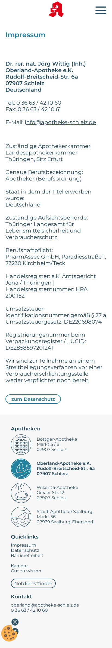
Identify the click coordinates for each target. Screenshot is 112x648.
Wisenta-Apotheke (57, 487)
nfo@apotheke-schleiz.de (61, 122)
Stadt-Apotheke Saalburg (64, 511)
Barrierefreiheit (27, 555)
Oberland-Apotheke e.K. (64, 463)
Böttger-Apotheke (57, 439)
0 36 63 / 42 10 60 (29, 610)
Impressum (23, 545)
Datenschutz (25, 550)
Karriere (19, 565)
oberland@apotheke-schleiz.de (45, 605)
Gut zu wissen (26, 570)
